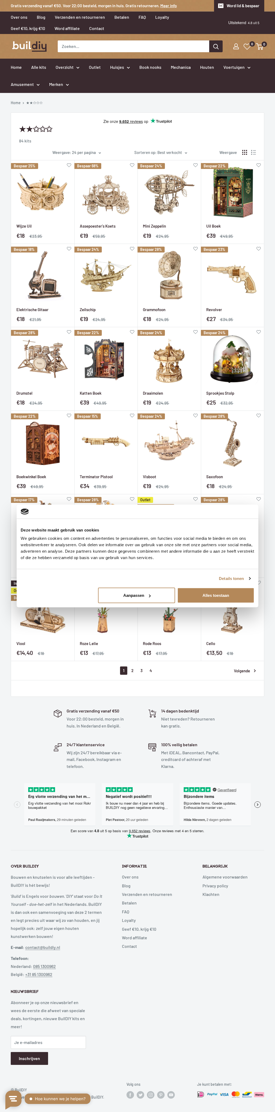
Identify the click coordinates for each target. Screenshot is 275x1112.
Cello (210, 643)
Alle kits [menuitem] (38, 67)
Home (16, 102)
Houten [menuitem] (207, 67)
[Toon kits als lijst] (253, 152)
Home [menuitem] (16, 67)
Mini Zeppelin (154, 226)
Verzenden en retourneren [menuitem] (80, 17)
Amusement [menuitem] (22, 84)
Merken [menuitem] (56, 84)
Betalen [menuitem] (121, 17)
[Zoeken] (216, 46)
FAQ (125, 911)
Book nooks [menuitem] (150, 67)
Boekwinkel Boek (31, 476)
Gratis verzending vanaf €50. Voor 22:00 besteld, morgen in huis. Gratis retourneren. (94, 5)
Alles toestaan (215, 595)
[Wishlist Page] (247, 46)
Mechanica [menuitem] (181, 67)
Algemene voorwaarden (225, 876)
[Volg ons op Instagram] (150, 1094)
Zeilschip (88, 309)
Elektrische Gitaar (32, 309)
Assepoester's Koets (97, 226)
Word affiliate (134, 937)
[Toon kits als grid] (244, 152)
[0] (259, 46)
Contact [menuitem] (96, 28)
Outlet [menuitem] (95, 67)
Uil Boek (213, 226)
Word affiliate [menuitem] (67, 28)
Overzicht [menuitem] (65, 67)
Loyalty (129, 920)
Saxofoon (214, 476)
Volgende (242, 670)
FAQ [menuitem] (142, 17)
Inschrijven (29, 1058)
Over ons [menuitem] (19, 17)
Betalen (129, 902)
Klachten (210, 894)
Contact (129, 946)
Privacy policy (215, 885)
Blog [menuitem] (41, 17)
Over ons (130, 876)
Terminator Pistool (96, 476)
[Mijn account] (236, 46)
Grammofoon (154, 309)
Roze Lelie (89, 643)
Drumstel (24, 393)
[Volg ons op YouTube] (171, 1094)
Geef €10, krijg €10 (139, 929)
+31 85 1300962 (38, 974)
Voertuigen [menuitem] (234, 67)
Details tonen (231, 578)
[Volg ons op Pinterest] (161, 1094)
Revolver (214, 309)
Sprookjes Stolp (220, 393)
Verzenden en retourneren (147, 894)
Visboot (149, 476)
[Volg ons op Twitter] (140, 1094)
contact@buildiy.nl (42, 947)
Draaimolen (153, 393)
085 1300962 (44, 966)
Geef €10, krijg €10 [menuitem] (28, 28)
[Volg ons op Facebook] (130, 1094)
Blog (126, 885)
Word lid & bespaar (243, 5)
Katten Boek (91, 393)
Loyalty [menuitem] (162, 17)
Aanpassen (133, 595)
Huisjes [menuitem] (117, 67)
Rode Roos (152, 643)
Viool (20, 643)
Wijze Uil (24, 226)
